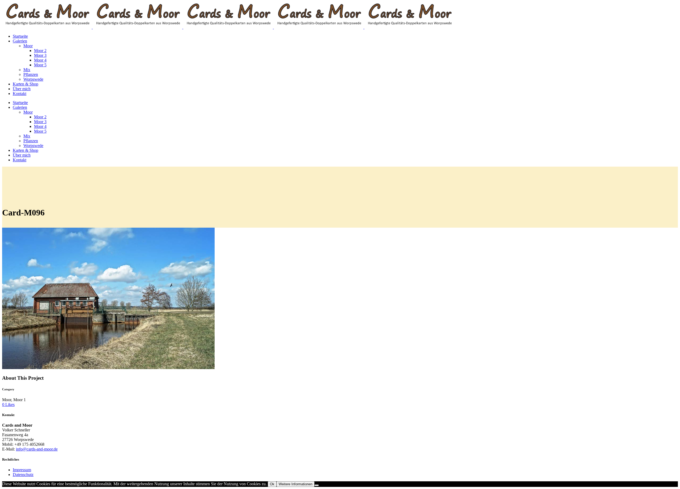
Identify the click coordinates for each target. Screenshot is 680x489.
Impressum (22, 470)
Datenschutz (23, 474)
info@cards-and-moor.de (37, 449)
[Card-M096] (108, 367)
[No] (316, 485)
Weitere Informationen (295, 484)
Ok (272, 484)
